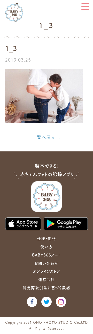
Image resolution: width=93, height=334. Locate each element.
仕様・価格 (46, 239)
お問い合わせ (46, 263)
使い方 (46, 247)
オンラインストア (46, 271)
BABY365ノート (46, 255)
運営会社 (46, 279)
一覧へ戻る (43, 137)
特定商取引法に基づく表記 (46, 288)
